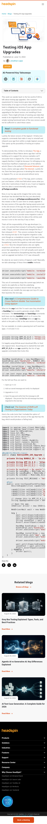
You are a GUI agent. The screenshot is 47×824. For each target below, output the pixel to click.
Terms (30, 815)
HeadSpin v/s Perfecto (10, 786)
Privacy (24, 815)
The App (36, 151)
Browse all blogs (22, 587)
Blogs (10, 14)
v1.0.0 (19, 179)
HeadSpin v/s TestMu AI (11, 783)
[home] (9, 4)
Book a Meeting (23, 820)
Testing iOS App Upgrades (22, 14)
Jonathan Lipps (16, 61)
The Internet (29, 169)
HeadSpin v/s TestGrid (10, 790)
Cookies (18, 815)
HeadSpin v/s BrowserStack (12, 776)
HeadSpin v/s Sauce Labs (11, 779)
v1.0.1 (15, 232)
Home (4, 14)
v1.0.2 (6, 245)
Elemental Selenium (32, 166)
